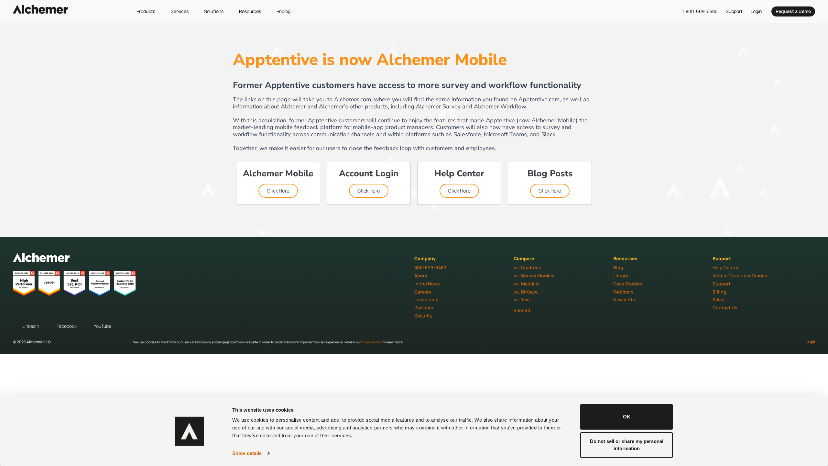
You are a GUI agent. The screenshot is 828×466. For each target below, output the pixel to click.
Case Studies (627, 284)
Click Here (278, 190)
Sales (718, 299)
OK (626, 416)
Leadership (426, 299)
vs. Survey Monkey (534, 275)
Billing (719, 292)
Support (722, 284)
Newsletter (625, 299)
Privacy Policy (372, 342)
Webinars (623, 292)
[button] (149, 11)
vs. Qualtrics (527, 267)
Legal (810, 342)
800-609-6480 (430, 267)
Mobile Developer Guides (740, 275)
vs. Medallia (526, 284)
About (421, 275)
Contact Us (725, 308)
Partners (423, 308)
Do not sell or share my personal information (626, 444)
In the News (427, 284)
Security (423, 316)
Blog (618, 267)
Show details (247, 453)
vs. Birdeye (526, 292)
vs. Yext (522, 299)
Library (620, 275)
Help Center (725, 267)
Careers (422, 292)
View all (522, 310)
